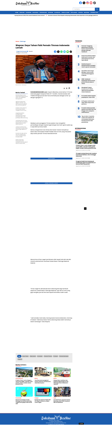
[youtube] (91, 3)
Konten (80, 12)
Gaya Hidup (74, 12)
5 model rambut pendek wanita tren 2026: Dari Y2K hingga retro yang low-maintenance (89, 110)
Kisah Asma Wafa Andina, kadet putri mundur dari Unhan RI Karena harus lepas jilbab (89, 58)
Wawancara (43, 12)
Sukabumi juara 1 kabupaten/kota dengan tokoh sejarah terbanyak (88, 65)
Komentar (39, 356)
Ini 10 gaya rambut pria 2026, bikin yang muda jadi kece (88, 102)
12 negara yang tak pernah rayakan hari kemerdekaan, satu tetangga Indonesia (86, 155)
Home (16, 12)
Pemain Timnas (48, 356)
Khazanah (35, 12)
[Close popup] (85, 208)
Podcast (55, 356)
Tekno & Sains (65, 12)
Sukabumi (28, 12)
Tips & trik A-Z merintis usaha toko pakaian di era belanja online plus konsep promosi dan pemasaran (88, 119)
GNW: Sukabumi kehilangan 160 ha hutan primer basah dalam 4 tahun (88, 81)
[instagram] (87, 3)
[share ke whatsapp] (61, 52)
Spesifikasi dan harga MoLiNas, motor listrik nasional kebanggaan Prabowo (88, 73)
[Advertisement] (56, 435)
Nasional (86, 12)
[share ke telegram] (64, 52)
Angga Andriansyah (21, 51)
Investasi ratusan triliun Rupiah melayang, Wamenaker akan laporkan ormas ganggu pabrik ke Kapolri (67, 15)
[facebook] (80, 3)
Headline (22, 12)
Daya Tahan (25, 356)
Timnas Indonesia (63, 356)
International (95, 12)
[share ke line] (68, 52)
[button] (64, 88)
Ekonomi (50, 12)
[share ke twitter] (58, 52)
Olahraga (57, 12)
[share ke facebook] (55, 52)
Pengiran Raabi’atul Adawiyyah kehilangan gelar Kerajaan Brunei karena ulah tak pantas (86, 163)
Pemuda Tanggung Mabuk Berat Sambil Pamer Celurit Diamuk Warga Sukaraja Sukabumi (88, 49)
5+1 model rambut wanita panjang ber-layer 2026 (89, 96)
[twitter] (84, 3)
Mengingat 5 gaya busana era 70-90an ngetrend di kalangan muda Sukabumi (88, 90)
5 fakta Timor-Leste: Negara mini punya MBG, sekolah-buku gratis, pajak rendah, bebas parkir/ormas (86, 147)
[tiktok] (94, 3)
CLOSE (81, 423)
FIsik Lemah (33, 356)
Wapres (20, 359)
